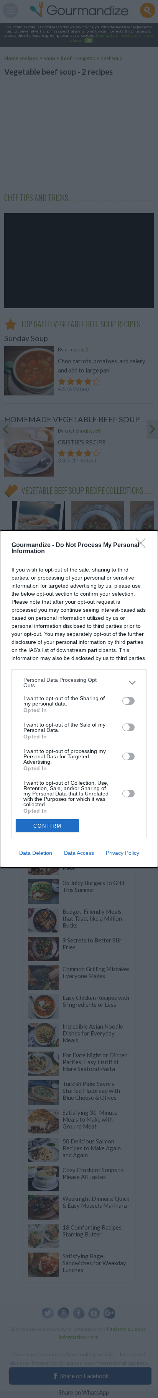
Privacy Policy (122, 853)
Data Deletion (35, 853)
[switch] (128, 701)
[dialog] (79, 699)
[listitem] (79, 682)
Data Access (79, 853)
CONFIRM (47, 826)
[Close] (143, 545)
